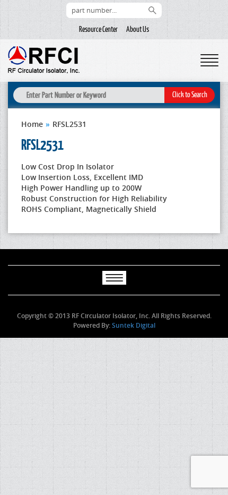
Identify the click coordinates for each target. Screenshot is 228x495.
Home (32, 124)
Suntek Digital (133, 325)
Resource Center (98, 29)
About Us (137, 29)
